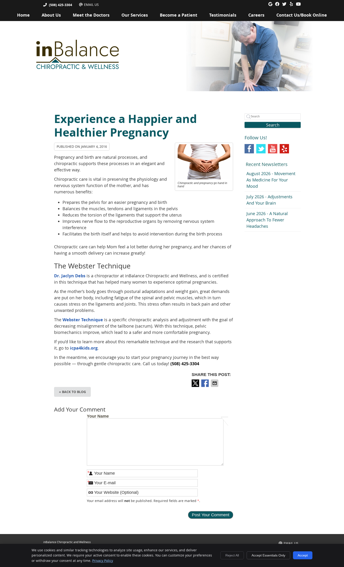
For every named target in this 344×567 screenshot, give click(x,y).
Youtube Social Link (272, 148)
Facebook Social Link (249, 148)
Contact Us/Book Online (301, 15)
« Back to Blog (72, 392)
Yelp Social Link (284, 148)
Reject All (232, 555)
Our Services (134, 15)
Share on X (196, 383)
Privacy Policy (102, 560)
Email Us (91, 4)
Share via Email (215, 383)
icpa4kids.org (84, 348)
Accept (303, 555)
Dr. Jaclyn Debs (69, 276)
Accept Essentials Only (268, 555)
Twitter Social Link (261, 148)
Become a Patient (178, 15)
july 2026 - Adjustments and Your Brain (269, 200)
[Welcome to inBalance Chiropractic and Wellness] (77, 67)
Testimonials (222, 15)
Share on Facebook (205, 383)
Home (23, 15)
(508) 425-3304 (60, 5)
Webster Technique (82, 320)
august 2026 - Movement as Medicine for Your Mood (270, 180)
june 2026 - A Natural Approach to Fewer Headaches (267, 220)
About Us (51, 15)
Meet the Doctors (91, 15)
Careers (256, 15)
